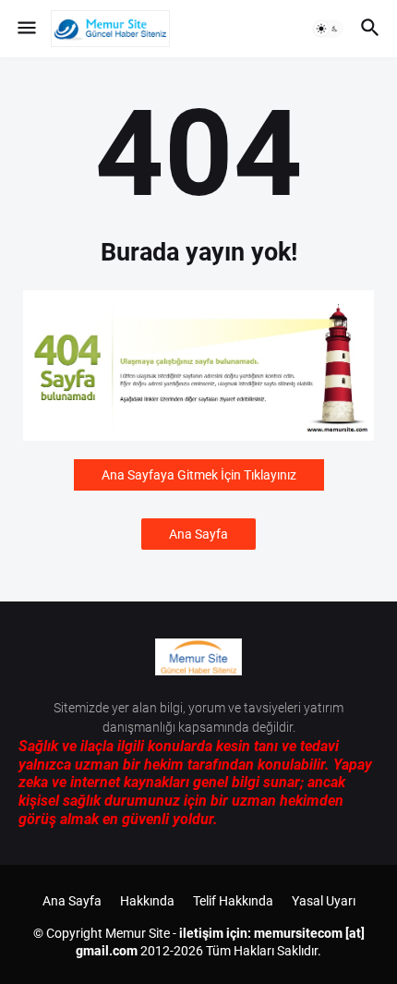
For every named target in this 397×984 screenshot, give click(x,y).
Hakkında (147, 900)
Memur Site (137, 933)
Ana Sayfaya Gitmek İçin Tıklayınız (199, 475)
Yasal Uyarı (323, 900)
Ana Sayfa (198, 534)
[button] (25, 28)
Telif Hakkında (233, 900)
